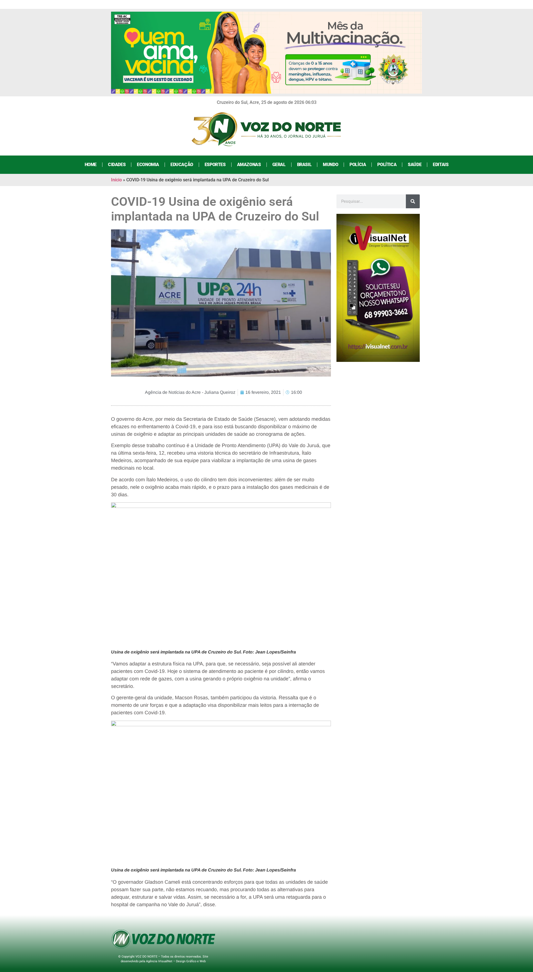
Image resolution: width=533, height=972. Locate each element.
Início (116, 179)
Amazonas (249, 164)
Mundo (330, 164)
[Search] (413, 201)
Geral (279, 164)
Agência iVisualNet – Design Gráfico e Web (176, 961)
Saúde (414, 164)
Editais (440, 164)
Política (386, 164)
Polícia (358, 164)
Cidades (116, 164)
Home (91, 164)
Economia (148, 164)
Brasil (304, 164)
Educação (181, 164)
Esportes (215, 164)
